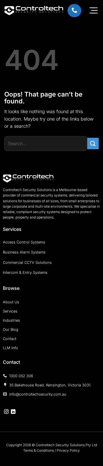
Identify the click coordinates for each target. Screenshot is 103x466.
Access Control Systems (24, 242)
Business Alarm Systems (24, 252)
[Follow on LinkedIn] (13, 411)
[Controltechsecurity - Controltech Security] (33, 10)
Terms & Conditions (38, 450)
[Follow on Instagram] (6, 411)
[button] (93, 10)
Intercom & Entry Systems (25, 272)
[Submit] (93, 143)
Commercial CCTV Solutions (27, 262)
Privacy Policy (68, 450)
